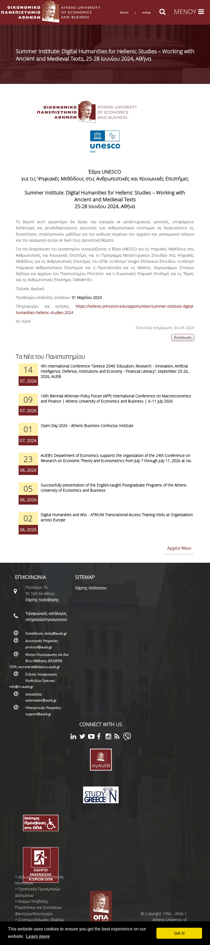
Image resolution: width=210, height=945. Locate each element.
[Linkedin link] (75, 737)
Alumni (124, 12)
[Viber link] (127, 739)
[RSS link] (118, 737)
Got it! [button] (179, 933)
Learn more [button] (38, 936)
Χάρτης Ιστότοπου (90, 587)
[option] (105, 378)
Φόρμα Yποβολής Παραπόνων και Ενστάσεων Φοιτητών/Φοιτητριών (38, 907)
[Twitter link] (83, 737)
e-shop (146, 12)
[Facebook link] (101, 737)
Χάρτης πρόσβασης (42, 599)
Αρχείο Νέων (179, 548)
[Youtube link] (92, 737)
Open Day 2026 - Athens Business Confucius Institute (87, 425)
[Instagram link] (110, 737)
